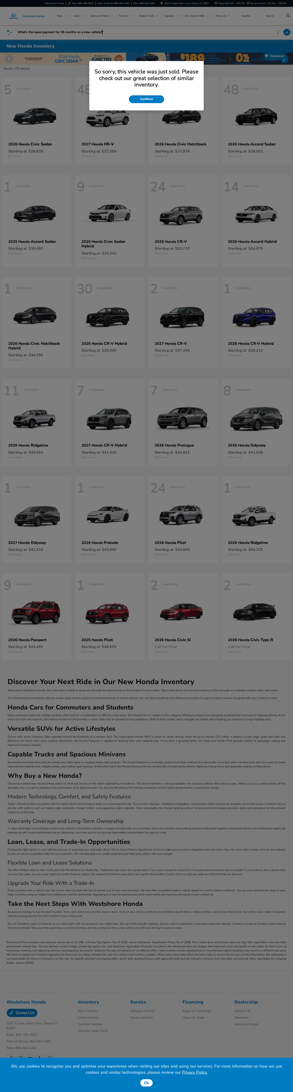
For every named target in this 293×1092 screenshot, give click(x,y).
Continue (146, 99)
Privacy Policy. (195, 1072)
